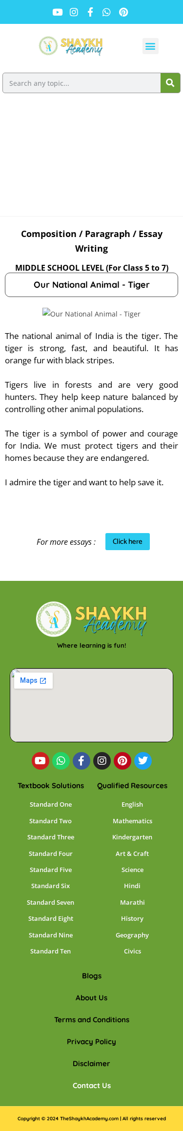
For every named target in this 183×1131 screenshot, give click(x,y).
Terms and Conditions (91, 1019)
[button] (150, 46)
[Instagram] (102, 761)
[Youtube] (40, 761)
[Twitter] (143, 761)
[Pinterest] (122, 761)
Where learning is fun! (91, 645)
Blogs (92, 975)
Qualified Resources (132, 785)
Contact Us (92, 1085)
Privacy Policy (91, 1041)
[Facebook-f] (81, 761)
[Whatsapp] (61, 761)
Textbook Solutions (51, 785)
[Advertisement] (91, 158)
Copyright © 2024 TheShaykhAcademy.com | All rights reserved (92, 1118)
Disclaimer (91, 1063)
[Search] (170, 83)
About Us (91, 997)
